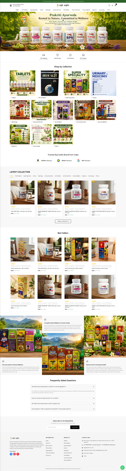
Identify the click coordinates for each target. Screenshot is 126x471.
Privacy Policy (49, 448)
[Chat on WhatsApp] (122, 467)
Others (108, 9)
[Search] (109, 5)
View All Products (63, 221)
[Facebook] (11, 454)
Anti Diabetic (66, 9)
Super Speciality (33, 9)
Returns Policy (49, 445)
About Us (48, 443)
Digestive (94, 9)
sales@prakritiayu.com (89, 447)
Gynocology (102, 9)
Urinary (41, 9)
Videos (85, 456)
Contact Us (48, 455)
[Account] (112, 5)
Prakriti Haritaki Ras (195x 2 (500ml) (19, 305)
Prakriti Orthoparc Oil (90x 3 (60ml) (100, 268)
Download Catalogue (88, 453)
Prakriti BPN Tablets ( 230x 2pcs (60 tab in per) (21, 211)
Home (47, 440)
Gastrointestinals (76, 9)
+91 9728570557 (16, 6)
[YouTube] (17, 454)
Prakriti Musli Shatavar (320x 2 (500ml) (74, 268)
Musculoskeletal (86, 9)
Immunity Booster (57, 9)
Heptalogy (48, 9)
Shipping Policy (49, 450)
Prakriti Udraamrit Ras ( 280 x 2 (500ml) (20, 268)
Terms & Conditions (50, 452)
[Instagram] (14, 454)
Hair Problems (25, 9)
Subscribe (75, 427)
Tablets (17, 9)
